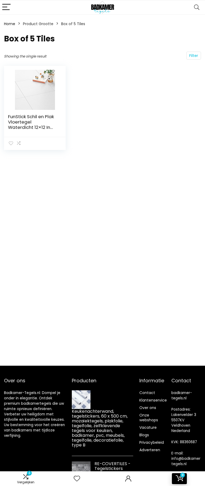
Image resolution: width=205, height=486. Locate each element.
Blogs (144, 435)
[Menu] (6, 7)
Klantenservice (153, 400)
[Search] (196, 7)
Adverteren (149, 450)
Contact (147, 392)
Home (9, 23)
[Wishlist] (77, 478)
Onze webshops (148, 417)
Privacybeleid (151, 442)
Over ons (147, 407)
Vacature (148, 427)
